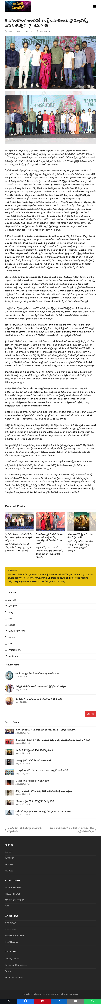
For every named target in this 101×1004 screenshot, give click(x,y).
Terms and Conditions (16, 965)
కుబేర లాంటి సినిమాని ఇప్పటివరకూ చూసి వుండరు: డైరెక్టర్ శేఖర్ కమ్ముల (69, 830)
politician (13, 656)
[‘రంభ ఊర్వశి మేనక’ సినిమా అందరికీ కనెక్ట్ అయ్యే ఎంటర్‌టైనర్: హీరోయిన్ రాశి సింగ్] (50, 521)
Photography (14, 650)
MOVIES (30, 31)
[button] (94, 6)
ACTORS (12, 600)
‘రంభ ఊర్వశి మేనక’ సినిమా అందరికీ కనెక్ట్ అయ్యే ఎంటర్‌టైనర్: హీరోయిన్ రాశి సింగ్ (49, 539)
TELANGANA (11, 942)
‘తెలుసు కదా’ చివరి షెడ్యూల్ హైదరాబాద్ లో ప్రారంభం (23, 830)
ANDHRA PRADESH (14, 935)
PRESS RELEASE (12, 894)
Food (10, 618)
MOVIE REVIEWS (16, 631)
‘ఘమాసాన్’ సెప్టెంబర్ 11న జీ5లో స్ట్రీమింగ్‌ (80, 536)
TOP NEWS (10, 923)
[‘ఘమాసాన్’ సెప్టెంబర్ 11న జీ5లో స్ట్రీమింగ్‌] (81, 521)
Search (90, 714)
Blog (10, 612)
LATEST (9, 852)
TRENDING (10, 929)
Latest (11, 625)
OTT (7, 906)
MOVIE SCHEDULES (14, 900)
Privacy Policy (12, 959)
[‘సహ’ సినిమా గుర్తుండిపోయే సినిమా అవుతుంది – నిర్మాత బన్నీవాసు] (19, 521)
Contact (8, 971)
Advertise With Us (14, 977)
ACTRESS (12, 606)
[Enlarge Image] (50, 62)
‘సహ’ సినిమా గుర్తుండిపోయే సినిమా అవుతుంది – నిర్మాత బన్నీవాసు (18, 537)
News (11, 644)
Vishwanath (45, 31)
